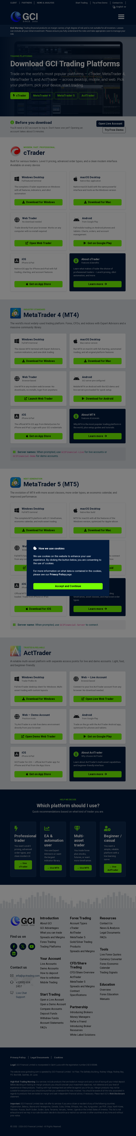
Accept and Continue (68, 586)
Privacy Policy (58, 574)
